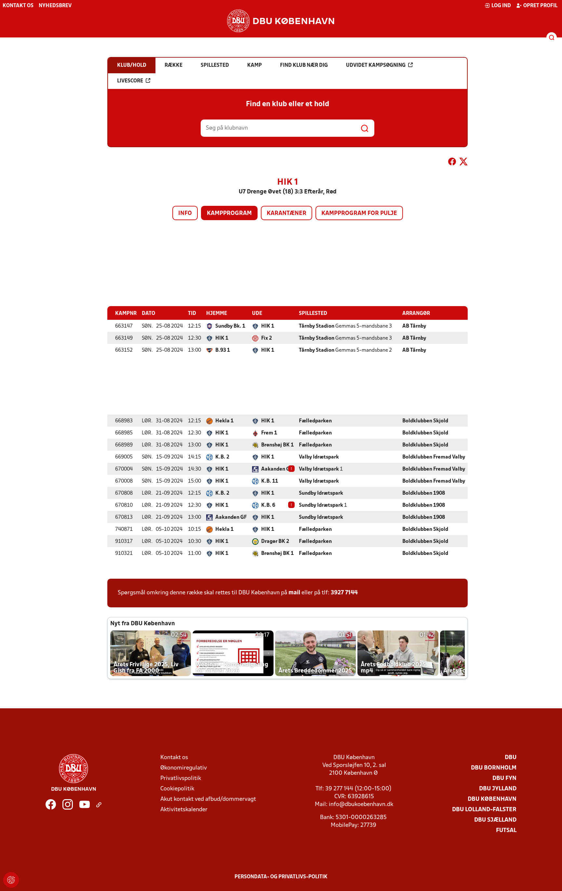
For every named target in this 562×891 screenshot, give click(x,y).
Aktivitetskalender (183, 810)
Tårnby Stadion (316, 326)
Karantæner (286, 213)
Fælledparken (315, 421)
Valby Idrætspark (319, 457)
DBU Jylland (497, 789)
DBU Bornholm (493, 768)
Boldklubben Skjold (425, 421)
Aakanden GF (277, 469)
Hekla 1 (224, 421)
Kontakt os (18, 6)
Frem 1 (269, 433)
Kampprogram (229, 213)
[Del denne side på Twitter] (463, 163)
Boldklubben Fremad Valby (433, 457)
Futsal (506, 830)
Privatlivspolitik (180, 778)
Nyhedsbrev (55, 6)
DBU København (492, 799)
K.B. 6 (268, 505)
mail (294, 593)
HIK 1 (267, 326)
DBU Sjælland (495, 820)
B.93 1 (222, 350)
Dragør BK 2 (275, 541)
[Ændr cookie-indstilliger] (11, 880)
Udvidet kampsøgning (376, 65)
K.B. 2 (222, 457)
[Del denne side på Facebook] (452, 163)
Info (185, 213)
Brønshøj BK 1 (277, 445)
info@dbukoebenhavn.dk (361, 804)
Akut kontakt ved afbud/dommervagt (208, 799)
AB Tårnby (414, 326)
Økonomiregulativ (183, 768)
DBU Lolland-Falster (484, 810)
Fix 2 (266, 338)
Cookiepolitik (177, 789)
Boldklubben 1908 (423, 493)
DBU (510, 757)
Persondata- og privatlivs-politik (281, 877)
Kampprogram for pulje (359, 213)
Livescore (130, 81)
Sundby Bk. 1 (230, 326)
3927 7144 (344, 593)
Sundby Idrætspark (321, 493)
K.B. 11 (269, 481)
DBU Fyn (504, 778)
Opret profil (540, 6)
